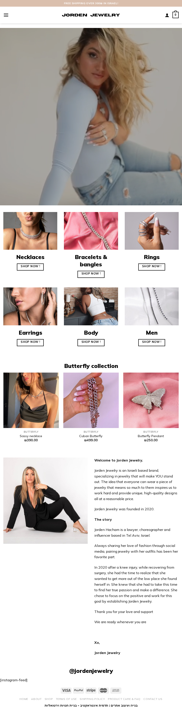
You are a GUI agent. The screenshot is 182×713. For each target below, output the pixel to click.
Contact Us (152, 699)
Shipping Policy (92, 699)
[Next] (178, 411)
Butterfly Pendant (151, 436)
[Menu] (6, 15)
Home (24, 699)
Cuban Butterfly (91, 436)
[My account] (167, 15)
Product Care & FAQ (124, 699)
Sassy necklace (31, 436)
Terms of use (66, 699)
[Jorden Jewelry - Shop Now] (91, 15)
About (36, 699)
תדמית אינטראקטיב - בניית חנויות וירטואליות (76, 705)
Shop (49, 699)
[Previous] (3, 411)
